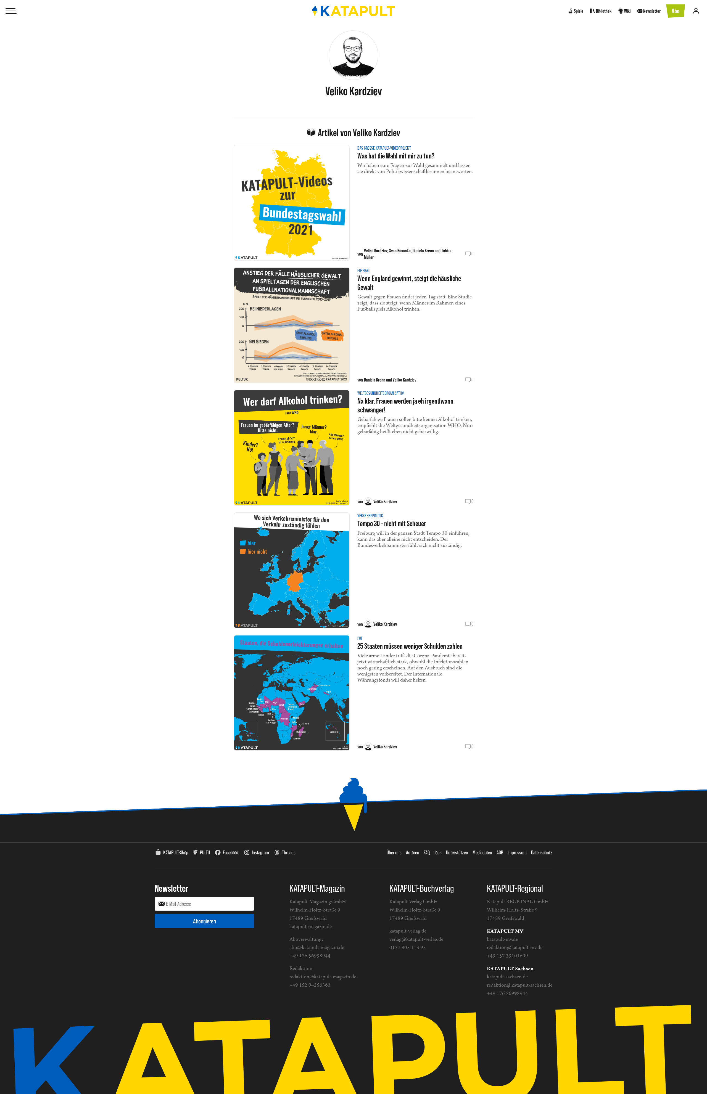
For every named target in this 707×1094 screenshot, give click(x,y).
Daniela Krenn (423, 250)
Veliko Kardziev (375, 250)
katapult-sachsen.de (507, 977)
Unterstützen (457, 852)
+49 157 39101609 (507, 956)
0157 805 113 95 (407, 947)
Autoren (412, 852)
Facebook (231, 852)
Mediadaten (482, 852)
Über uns (394, 852)
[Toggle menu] (11, 11)
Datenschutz (541, 852)
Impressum (517, 852)
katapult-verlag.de (407, 931)
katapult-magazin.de (310, 926)
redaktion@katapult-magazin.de (322, 977)
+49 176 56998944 (310, 956)
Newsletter (171, 888)
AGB (500, 852)
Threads (289, 852)
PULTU (205, 852)
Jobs (438, 852)
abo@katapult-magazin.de (316, 947)
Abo (675, 11)
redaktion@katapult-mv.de (514, 947)
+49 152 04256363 (310, 985)
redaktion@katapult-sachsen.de (519, 985)
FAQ (427, 852)
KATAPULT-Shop (175, 852)
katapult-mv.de (502, 939)
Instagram (260, 852)
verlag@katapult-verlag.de (416, 939)
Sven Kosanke (400, 250)
